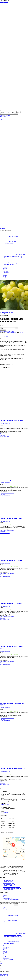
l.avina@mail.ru (4, 2)
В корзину (3, 329)
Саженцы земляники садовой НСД (12, 887)
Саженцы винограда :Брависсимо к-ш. (12, 768)
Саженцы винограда (9, 313)
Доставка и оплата (7, 898)
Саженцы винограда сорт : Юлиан (11, 420)
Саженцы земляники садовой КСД (12, 888)
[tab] (15, 336)
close (1, 785)
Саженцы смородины (8, 883)
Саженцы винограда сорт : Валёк (11, 560)
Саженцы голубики (8, 889)
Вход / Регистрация (8, 959)
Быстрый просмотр (5, 436)
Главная (2, 313)
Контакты (5, 895)
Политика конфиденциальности (11, 899)
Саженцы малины (7, 885)
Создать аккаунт (4, 974)
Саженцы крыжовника (9, 884)
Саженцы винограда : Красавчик (11, 603)
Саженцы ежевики (8, 881)
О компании (6, 897)
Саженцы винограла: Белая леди (11, 518)
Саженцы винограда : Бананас (10, 480)
